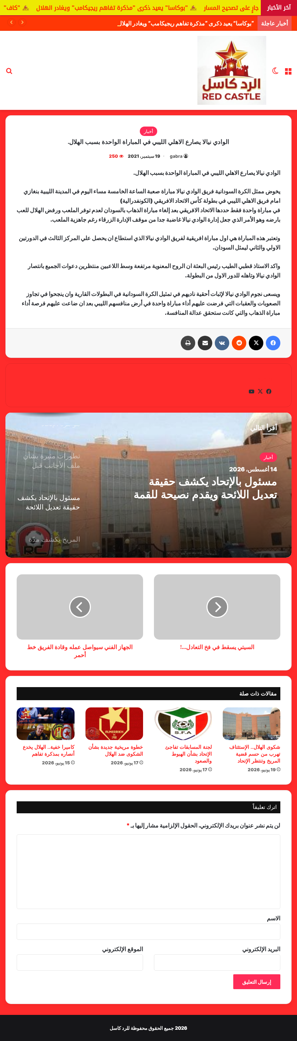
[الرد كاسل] (231, 70)
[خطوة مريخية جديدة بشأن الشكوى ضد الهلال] (114, 723)
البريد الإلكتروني (261, 949)
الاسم (273, 918)
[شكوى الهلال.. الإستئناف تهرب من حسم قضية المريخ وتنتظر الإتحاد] (252, 723)
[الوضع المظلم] (275, 73)
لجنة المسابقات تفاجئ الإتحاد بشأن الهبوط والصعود (188, 754)
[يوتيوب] (251, 391)
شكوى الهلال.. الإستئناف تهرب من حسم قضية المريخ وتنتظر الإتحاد (254, 754)
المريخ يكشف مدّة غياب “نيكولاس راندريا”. (200, 488)
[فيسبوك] (273, 343)
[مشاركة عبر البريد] (205, 343)
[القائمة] (288, 73)
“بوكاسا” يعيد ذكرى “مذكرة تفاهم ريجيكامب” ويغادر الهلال (186, 23)
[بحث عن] (9, 73)
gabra (176, 156)
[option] (148, 485)
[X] (256, 343)
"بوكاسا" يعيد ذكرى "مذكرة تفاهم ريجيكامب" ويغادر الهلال (151, 7)
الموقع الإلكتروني (122, 949)
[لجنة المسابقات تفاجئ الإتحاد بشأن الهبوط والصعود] (183, 723)
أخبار (148, 131)
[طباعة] (188, 343)
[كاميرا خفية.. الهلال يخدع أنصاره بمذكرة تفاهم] (46, 723)
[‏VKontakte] (222, 343)
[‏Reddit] (239, 343)
